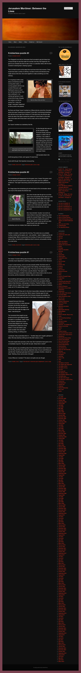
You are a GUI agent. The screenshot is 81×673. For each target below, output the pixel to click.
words (60, 391)
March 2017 (61, 563)
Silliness (61, 351)
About (15, 42)
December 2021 (62, 468)
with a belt (61, 389)
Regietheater (41, 361)
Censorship (61, 254)
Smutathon (61, 354)
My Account (39, 42)
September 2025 (62, 402)
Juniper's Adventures (64, 301)
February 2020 (62, 505)
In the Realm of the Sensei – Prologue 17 (64, 182)
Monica (60, 313)
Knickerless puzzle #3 (18, 53)
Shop (25, 42)
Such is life (18, 164)
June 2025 (61, 407)
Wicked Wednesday (63, 388)
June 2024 (61, 427)
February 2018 (62, 545)
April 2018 (61, 541)
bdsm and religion (63, 241)
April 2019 (61, 521)
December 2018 (62, 528)
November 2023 (62, 433)
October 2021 (62, 471)
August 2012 (62, 655)
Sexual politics (62, 346)
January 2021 (62, 486)
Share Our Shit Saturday (64, 349)
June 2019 (61, 518)
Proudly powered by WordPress (40, 667)
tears (60, 361)
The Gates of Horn (63, 366)
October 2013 (62, 631)
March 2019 (61, 523)
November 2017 (62, 550)
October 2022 (62, 451)
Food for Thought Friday (65, 276)
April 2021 (61, 481)
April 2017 (61, 561)
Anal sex (61, 236)
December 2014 (62, 608)
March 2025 (61, 412)
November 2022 (62, 450)
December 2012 (62, 648)
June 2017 (61, 558)
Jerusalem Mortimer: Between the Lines (27, 10)
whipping (61, 386)
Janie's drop (62, 299)
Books (20, 42)
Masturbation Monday (64, 309)
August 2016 (62, 575)
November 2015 (62, 590)
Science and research (64, 339)
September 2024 (62, 422)
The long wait (62, 371)
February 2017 (62, 565)
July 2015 (61, 596)
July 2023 (61, 440)
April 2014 (61, 621)
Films (60, 274)
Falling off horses (63, 271)
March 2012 (61, 661)
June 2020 (61, 498)
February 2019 (62, 525)
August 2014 (62, 615)
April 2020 (61, 501)
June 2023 (61, 442)
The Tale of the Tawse (64, 378)
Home (10, 42)
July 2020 (61, 496)
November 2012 (62, 649)
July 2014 (61, 616)
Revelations (61, 336)
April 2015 (61, 601)
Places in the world (63, 326)
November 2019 (62, 510)
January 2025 (62, 415)
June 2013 (61, 638)
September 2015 (62, 593)
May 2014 (61, 620)
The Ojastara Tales (63, 372)
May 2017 (61, 560)
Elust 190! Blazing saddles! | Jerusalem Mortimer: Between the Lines (65, 187)
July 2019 (61, 516)
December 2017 (62, 548)
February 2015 (62, 605)
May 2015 (61, 600)
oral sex (60, 319)
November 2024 (62, 418)
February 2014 (62, 625)
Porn (60, 329)
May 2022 (61, 460)
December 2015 (62, 588)
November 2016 (62, 570)
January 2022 (62, 467)
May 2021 (61, 480)
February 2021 (62, 485)
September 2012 (62, 653)
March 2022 (61, 463)
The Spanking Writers (64, 227)
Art (59, 239)
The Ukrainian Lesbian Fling (65, 379)
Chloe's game (62, 256)
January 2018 (62, 546)
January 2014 (62, 626)
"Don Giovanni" (26, 361)
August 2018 (62, 535)
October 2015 (62, 591)
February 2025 (62, 413)
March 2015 (61, 603)
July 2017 (61, 556)
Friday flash (61, 278)
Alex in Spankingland (64, 215)
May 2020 (61, 500)
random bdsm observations (65, 334)
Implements (61, 291)
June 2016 (61, 578)
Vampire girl (62, 384)
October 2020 (62, 491)
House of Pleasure (63, 286)
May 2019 (61, 520)
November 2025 (62, 398)
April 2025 (61, 410)
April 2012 (61, 659)
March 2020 (61, 503)
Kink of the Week (63, 303)
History (60, 284)
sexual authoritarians (64, 344)
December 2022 (62, 448)
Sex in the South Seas (64, 341)
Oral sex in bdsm (63, 321)
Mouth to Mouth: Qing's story (66, 314)
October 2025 (62, 400)
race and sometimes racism (65, 333)
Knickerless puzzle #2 (18, 172)
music (17, 361)
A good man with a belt (64, 234)
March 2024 (61, 430)
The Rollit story (62, 376)
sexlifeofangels (62, 225)
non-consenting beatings (65, 318)
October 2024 (62, 420)
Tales (60, 359)
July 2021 (61, 476)
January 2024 (62, 432)
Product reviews (62, 331)
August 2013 (62, 635)
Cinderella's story (63, 258)
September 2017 (62, 553)
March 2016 (61, 583)
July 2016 (61, 576)
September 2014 (62, 613)
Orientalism (61, 323)
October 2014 (62, 611)
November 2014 (62, 610)
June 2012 (61, 656)
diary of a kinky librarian (64, 217)
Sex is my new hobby (64, 224)
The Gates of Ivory (63, 368)
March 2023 (61, 445)
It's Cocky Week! (63, 294)
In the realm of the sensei (65, 293)
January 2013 (62, 646)
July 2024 (61, 425)
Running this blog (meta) (65, 338)
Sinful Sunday (62, 353)
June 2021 (61, 478)
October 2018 (62, 531)
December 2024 (62, 417)
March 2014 (61, 623)
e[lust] (60, 263)
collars (60, 259)
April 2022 (61, 461)
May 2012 (61, 658)
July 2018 (61, 536)
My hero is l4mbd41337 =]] (65, 206)
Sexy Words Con (63, 348)
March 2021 (61, 483)
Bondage (61, 248)
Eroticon (61, 266)
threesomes (61, 381)
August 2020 (62, 495)
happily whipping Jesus (64, 283)
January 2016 (62, 586)
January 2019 (62, 526)
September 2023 (62, 437)
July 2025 (61, 405)
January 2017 (62, 566)
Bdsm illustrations (63, 243)
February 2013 (62, 645)
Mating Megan (62, 311)
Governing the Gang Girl (65, 281)
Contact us (31, 42)
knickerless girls (29, 164)
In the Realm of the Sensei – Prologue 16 (65, 190)
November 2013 (62, 630)
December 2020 (62, 488)
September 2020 (62, 493)
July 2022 (61, 457)
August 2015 (62, 595)
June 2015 (61, 598)
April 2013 (61, 641)
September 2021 (62, 473)
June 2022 (61, 458)
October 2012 (62, 651)
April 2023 (61, 443)
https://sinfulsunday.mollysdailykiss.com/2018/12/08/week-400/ (66, 220)
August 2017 (62, 555)
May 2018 (61, 540)
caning (60, 253)
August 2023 (62, 438)
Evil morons (62, 269)
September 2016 (62, 573)
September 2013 (62, 633)
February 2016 (62, 585)
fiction (60, 273)
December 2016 (62, 568)
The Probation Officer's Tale (65, 374)
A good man (62, 233)
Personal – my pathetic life (65, 324)
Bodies (14, 164)
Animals (61, 238)
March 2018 (61, 543)
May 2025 (61, 408)
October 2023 (62, 435)
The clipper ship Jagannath (65, 364)
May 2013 (61, 640)
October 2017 (62, 551)
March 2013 (61, 643)
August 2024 (62, 423)
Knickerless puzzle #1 (18, 252)
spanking (61, 356)
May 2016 (61, 580)
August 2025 (62, 403)
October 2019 (62, 511)
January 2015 (62, 606)
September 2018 (62, 533)
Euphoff (60, 268)
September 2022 (62, 453)
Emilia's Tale (62, 264)
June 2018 (61, 538)
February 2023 (62, 447)
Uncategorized (62, 382)
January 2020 (62, 506)
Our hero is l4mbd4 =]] (64, 203)
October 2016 (62, 571)
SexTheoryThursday (63, 343)
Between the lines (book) (65, 244)
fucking (60, 279)
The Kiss (61, 369)
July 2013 (61, 636)
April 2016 (61, 581)
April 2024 (61, 428)
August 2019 (62, 515)
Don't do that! (62, 261)
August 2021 (62, 475)
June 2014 (61, 618)
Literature (61, 304)
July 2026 (61, 397)
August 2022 (62, 455)
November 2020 (62, 490)
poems (60, 328)
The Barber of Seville (64, 363)
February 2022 (62, 465)
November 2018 (62, 530)
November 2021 (62, 470)
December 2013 (62, 628)
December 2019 (62, 508)
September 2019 (62, 513)
